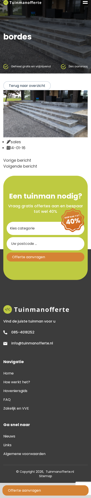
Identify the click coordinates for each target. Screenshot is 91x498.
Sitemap (45, 476)
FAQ (7, 399)
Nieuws (9, 436)
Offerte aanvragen (24, 490)
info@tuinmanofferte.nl (32, 343)
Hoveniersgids (15, 390)
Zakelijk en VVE (16, 408)
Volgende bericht (20, 166)
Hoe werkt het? (16, 382)
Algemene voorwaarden (24, 453)
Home (8, 373)
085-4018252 (22, 332)
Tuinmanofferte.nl (60, 471)
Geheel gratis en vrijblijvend (31, 66)
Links (7, 445)
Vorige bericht (17, 160)
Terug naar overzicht (27, 85)
